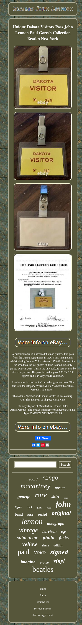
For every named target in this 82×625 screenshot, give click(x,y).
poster (60, 487)
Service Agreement (43, 615)
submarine (27, 537)
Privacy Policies (42, 608)
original (61, 513)
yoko (40, 552)
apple (30, 514)
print (39, 507)
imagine (28, 561)
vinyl (59, 560)
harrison (49, 531)
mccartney (35, 486)
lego (64, 532)
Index (43, 588)
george (24, 496)
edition (58, 545)
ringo (50, 478)
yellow (29, 544)
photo (48, 537)
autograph (55, 523)
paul (23, 552)
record (33, 479)
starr (49, 507)
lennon (32, 521)
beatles (43, 569)
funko (64, 537)
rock (30, 507)
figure (18, 507)
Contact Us (43, 602)
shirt (55, 496)
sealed (42, 514)
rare (41, 495)
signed (59, 552)
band (19, 514)
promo (44, 562)
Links (43, 595)
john (63, 504)
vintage (28, 530)
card (66, 497)
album (45, 545)
